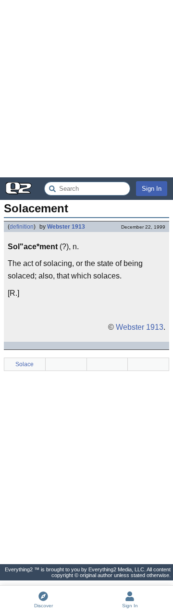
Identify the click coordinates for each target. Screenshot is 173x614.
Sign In (151, 188)
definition (22, 226)
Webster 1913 (66, 226)
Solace (24, 364)
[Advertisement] (86, 88)
